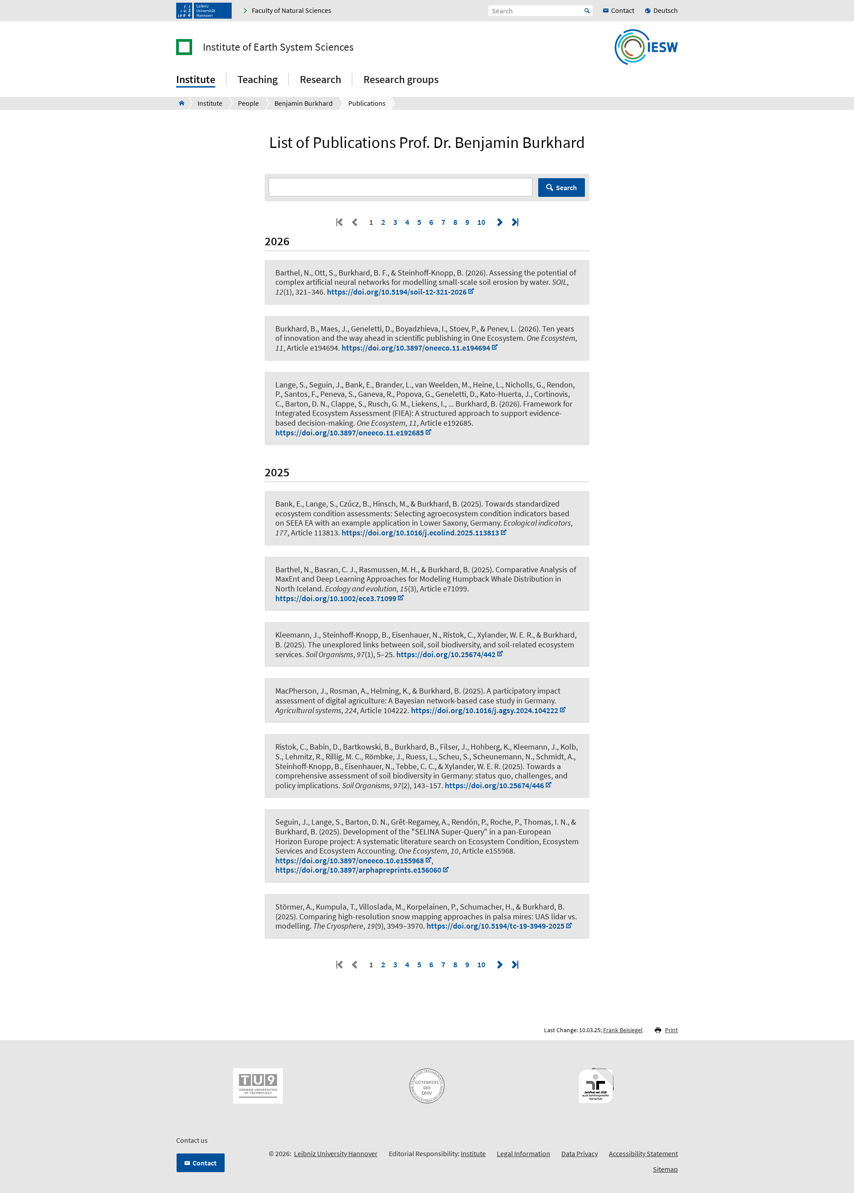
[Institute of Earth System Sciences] (179, 103)
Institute (473, 1153)
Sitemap (665, 1169)
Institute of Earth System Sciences (278, 47)
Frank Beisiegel (623, 1030)
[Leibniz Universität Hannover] (204, 11)
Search (566, 187)
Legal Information (523, 1153)
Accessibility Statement (643, 1153)
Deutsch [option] (665, 10)
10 (481, 222)
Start (587, 10)
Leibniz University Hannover (336, 1153)
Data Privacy (579, 1153)
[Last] (514, 222)
